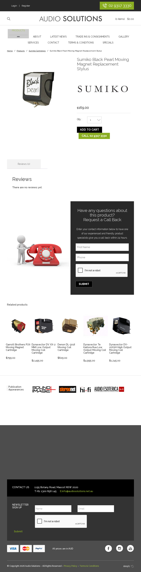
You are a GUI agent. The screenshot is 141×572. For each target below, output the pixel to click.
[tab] (24, 164)
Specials (108, 42)
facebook (108, 548)
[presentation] (102, 270)
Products (18, 30)
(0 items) (124, 19)
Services (33, 42)
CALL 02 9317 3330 (94, 135)
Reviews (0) (24, 164)
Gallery (123, 36)
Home (10, 51)
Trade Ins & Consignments (92, 36)
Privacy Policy (70, 566)
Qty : (79, 119)
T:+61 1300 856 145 (45, 491)
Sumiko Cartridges (37, 51)
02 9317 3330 (120, 5)
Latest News (58, 36)
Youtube (130, 548)
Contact (53, 42)
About (37, 36)
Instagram (119, 548)
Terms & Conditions (81, 42)
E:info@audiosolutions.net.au (76, 491)
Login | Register (20, 5)
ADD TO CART (89, 129)
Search (9, 19)
